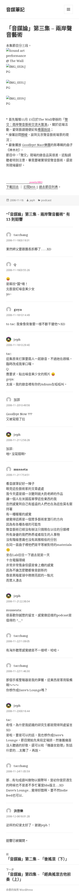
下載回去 (12, 187)
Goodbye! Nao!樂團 (36, 145)
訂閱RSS (30, 187)
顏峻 (24, 134)
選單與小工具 (68, 9)
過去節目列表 (48, 187)
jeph (32, 200)
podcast (46, 200)
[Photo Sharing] (39, 56)
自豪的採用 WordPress (19, 890)
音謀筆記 (15, 9)
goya (18, 309)
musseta (21, 469)
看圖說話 (44, 129)
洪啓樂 (18, 811)
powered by (35, 182)
